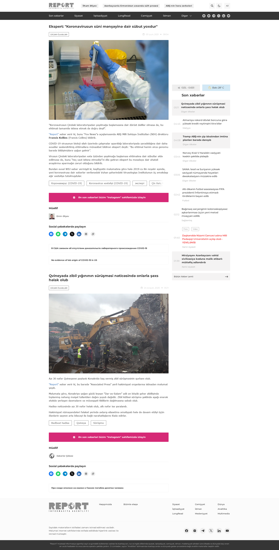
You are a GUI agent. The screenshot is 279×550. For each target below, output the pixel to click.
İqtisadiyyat (178, 509)
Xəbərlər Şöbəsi (65, 456)
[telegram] (213, 15)
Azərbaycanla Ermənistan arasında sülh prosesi (131, 5)
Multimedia (224, 513)
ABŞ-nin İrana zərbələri (179, 5)
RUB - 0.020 (188, 87)
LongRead (177, 513)
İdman (198, 509)
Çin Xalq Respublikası (164, 183)
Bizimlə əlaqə (131, 504)
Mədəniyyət (201, 513)
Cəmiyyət (200, 504)
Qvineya (81, 423)
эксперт (139, 183)
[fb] (203, 15)
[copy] (93, 234)
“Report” (54, 134)
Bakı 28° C (218, 87)
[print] (86, 234)
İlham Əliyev (90, 5)
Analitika (222, 509)
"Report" (54, 384)
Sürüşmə (98, 423)
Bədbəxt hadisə (60, 423)
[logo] (61, 6)
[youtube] (228, 15)
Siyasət (176, 504)
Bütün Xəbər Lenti (183, 276)
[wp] (58, 234)
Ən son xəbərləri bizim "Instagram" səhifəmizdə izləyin (112, 197)
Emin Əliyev (63, 216)
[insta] (208, 15)
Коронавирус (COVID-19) (66, 183)
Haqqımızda (105, 504)
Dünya (221, 504)
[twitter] (218, 15)
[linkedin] (223, 15)
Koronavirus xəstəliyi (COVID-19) (108, 183)
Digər (184, 15)
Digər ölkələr (58, 34)
